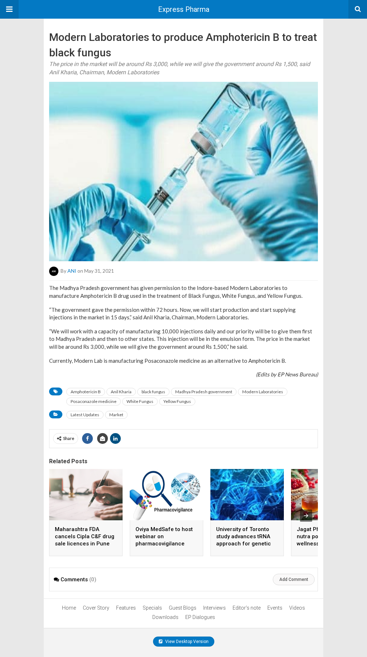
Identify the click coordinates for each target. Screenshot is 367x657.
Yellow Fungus (177, 401)
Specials (152, 608)
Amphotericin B (86, 391)
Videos (297, 608)
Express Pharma (183, 9)
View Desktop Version (186, 641)
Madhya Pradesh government (203, 391)
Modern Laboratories (262, 391)
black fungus (153, 391)
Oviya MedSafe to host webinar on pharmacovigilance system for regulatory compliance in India (164, 543)
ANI (71, 271)
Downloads (165, 617)
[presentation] (306, 516)
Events (274, 608)
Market (116, 414)
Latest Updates (85, 414)
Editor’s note (247, 608)
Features (126, 608)
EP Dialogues (200, 617)
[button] (9, 9)
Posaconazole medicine (93, 401)
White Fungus (140, 401)
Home (69, 608)
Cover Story (96, 608)
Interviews (214, 608)
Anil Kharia (121, 391)
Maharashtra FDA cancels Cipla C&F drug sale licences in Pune (84, 536)
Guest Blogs (182, 608)
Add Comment (293, 579)
